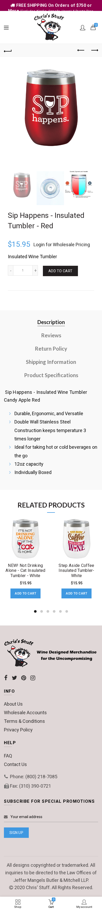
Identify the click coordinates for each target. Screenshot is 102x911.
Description (51, 322)
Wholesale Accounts (25, 712)
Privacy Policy (18, 729)
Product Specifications (51, 375)
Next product (94, 50)
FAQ (8, 755)
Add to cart (60, 271)
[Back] (7, 50)
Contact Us (15, 764)
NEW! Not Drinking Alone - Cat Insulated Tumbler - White (25, 570)
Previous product (81, 50)
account (83, 27)
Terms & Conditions (24, 721)
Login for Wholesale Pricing (61, 244)
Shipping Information (51, 362)
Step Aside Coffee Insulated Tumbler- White (76, 570)
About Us (13, 704)
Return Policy (51, 348)
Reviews (51, 335)
